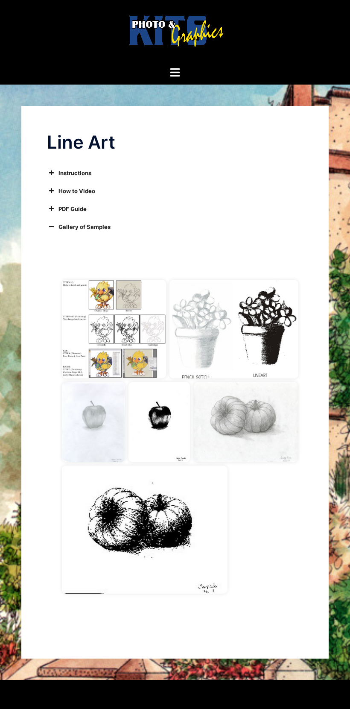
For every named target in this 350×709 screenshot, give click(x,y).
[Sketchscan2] (159, 422)
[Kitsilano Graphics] (175, 32)
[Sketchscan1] (93, 422)
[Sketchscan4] (145, 530)
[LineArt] (114, 329)
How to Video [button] (76, 191)
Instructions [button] (74, 173)
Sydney (191, 694)
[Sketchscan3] (246, 422)
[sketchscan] (233, 329)
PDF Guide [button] (72, 208)
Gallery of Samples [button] (84, 226)
